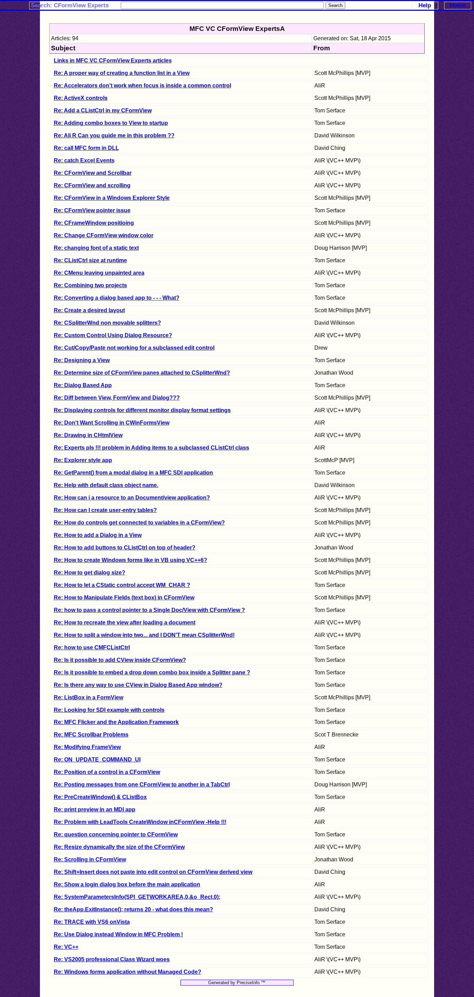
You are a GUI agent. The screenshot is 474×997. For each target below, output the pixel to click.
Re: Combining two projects (90, 285)
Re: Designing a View (82, 360)
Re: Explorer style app (83, 460)
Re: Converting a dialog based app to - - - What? (116, 298)
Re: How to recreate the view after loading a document (124, 622)
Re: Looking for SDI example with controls (109, 710)
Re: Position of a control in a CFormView (107, 772)
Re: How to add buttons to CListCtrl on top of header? (124, 548)
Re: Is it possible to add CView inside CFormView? (120, 660)
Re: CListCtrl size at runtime (90, 260)
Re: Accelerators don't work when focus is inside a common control (142, 85)
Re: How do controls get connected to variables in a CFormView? (139, 523)
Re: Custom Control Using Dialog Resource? (113, 335)
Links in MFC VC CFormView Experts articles (113, 60)
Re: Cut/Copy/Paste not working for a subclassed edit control (134, 348)
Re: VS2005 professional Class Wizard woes (112, 959)
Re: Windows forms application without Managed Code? (127, 972)
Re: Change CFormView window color (103, 235)
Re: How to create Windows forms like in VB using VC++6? (130, 560)
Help (424, 5)
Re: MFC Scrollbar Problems (91, 735)
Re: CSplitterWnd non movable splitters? (107, 323)
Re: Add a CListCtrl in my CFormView (103, 110)
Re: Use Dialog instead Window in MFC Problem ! (118, 934)
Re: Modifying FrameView (87, 747)
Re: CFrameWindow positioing (94, 223)
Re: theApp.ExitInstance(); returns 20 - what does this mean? (133, 909)
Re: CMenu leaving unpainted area (99, 273)
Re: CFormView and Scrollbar (93, 173)
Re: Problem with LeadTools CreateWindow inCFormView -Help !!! (140, 822)
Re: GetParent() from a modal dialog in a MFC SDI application (133, 473)
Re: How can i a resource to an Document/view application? (132, 498)
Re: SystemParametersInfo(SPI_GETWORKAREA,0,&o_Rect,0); (137, 897)
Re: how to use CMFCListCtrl (92, 647)
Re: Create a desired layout (89, 310)
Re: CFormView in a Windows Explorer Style (112, 198)
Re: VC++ (66, 947)
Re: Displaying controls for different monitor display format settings (142, 410)
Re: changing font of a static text (96, 248)
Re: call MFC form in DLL (86, 148)
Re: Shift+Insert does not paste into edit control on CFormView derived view (153, 872)
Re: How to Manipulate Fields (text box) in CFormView (124, 597)
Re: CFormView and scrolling (92, 185)
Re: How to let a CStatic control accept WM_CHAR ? (122, 585)
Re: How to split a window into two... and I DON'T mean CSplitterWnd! (144, 635)
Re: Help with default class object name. (106, 485)
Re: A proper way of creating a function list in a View (121, 73)
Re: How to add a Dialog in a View (98, 535)
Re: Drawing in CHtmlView (88, 435)
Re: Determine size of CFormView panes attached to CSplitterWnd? (142, 373)
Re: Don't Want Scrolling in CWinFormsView (111, 423)
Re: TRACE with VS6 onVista (92, 922)
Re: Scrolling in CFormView (90, 859)
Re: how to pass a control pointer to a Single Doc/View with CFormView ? (149, 610)
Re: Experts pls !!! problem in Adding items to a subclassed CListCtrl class (151, 448)
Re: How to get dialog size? (89, 573)
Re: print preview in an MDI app (94, 809)
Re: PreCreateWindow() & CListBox (100, 797)
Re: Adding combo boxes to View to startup (111, 123)
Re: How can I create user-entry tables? (105, 510)
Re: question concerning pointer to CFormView (116, 834)
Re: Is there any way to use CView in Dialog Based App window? (138, 685)
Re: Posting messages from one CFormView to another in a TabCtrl (142, 784)
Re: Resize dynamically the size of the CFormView (119, 847)
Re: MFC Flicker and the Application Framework (116, 722)
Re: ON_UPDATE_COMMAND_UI (97, 759)
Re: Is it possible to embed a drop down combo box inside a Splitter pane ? (152, 672)
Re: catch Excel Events (84, 160)
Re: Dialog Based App (83, 385)
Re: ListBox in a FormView (88, 697)
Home (458, 5)
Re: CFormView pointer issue (92, 210)
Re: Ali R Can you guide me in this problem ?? (114, 135)
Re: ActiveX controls (81, 98)
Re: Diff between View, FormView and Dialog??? (117, 398)
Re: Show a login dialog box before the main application (127, 884)
